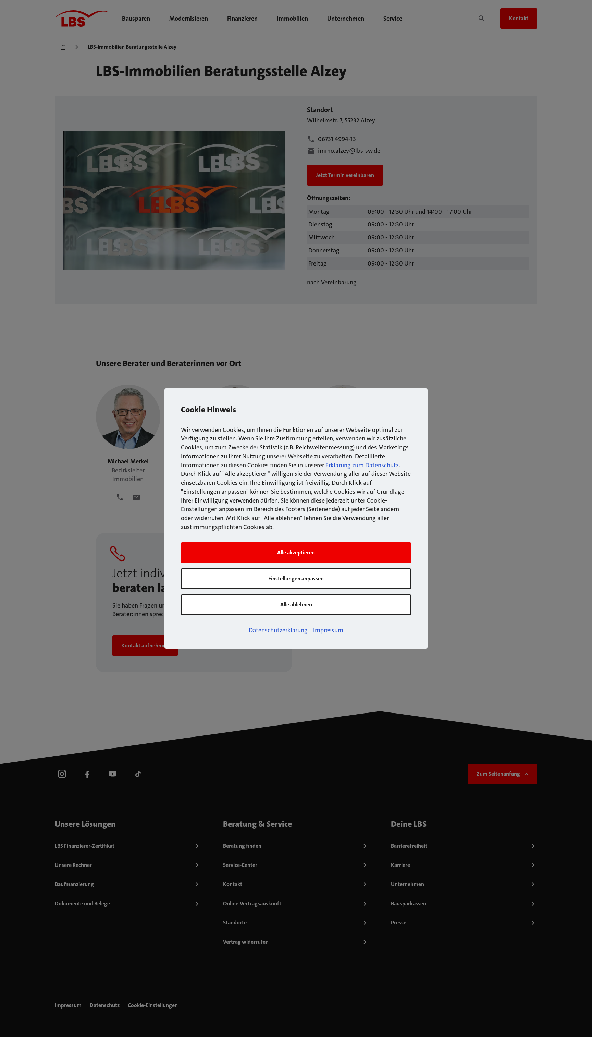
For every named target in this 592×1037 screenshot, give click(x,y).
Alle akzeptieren (296, 552)
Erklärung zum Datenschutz (362, 465)
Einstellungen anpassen (296, 578)
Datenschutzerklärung (278, 630)
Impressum (328, 630)
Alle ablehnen (296, 604)
